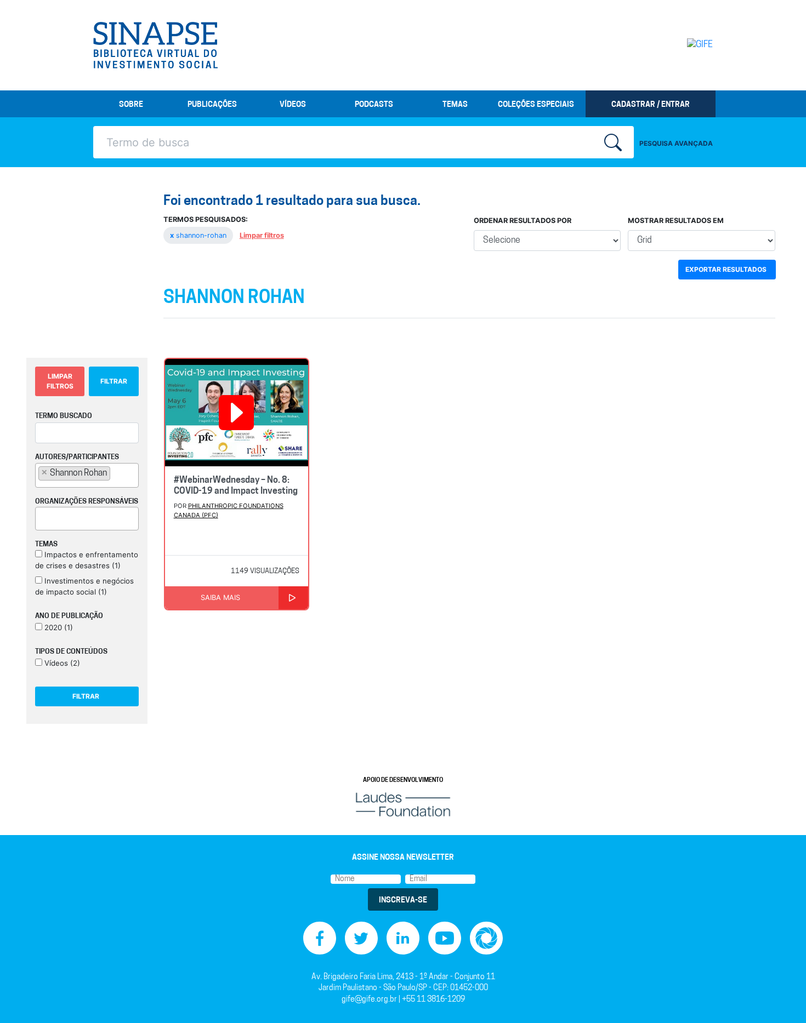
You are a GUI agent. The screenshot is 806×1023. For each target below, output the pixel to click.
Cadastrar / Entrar (650, 105)
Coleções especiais (536, 105)
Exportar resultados (726, 269)
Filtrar (113, 381)
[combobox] (87, 475)
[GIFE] (676, 45)
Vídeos (293, 105)
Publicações (212, 105)
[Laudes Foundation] (403, 804)
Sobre (131, 105)
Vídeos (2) (61, 663)
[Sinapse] (155, 45)
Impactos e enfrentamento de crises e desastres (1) (86, 560)
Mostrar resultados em (676, 220)
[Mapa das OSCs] (486, 937)
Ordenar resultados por (522, 220)
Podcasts (374, 105)
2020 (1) (57, 627)
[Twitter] (361, 937)
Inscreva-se (403, 900)
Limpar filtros (262, 235)
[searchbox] (116, 472)
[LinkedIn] (403, 937)
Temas (455, 105)
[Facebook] (319, 937)
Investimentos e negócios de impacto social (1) (84, 586)
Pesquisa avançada (676, 143)
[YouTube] (444, 937)
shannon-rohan (199, 235)
